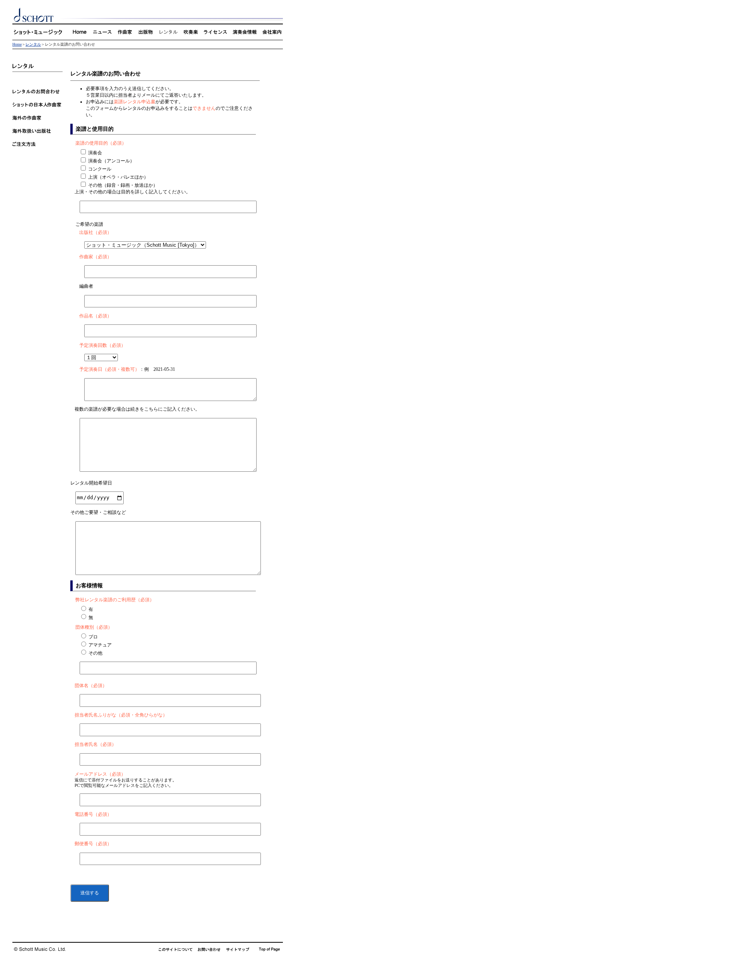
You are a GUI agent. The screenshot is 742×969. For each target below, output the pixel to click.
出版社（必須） (95, 232)
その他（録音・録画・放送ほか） (123, 185)
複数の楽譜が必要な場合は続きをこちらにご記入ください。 (137, 409)
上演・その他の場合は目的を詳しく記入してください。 (133, 191)
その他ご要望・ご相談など (98, 512)
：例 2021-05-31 (127, 369)
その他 (95, 653)
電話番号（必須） (93, 814)
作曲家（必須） (95, 256)
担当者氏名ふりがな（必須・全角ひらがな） (121, 715)
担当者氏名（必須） (95, 744)
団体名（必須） (91, 685)
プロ (93, 637)
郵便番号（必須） (93, 843)
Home (17, 44)
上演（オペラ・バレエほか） (118, 177)
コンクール (99, 169)
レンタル (33, 44)
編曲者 (86, 286)
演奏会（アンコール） (111, 161)
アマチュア (100, 645)
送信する (89, 893)
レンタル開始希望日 (91, 483)
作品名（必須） (95, 316)
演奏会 (95, 152)
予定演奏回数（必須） (102, 345)
